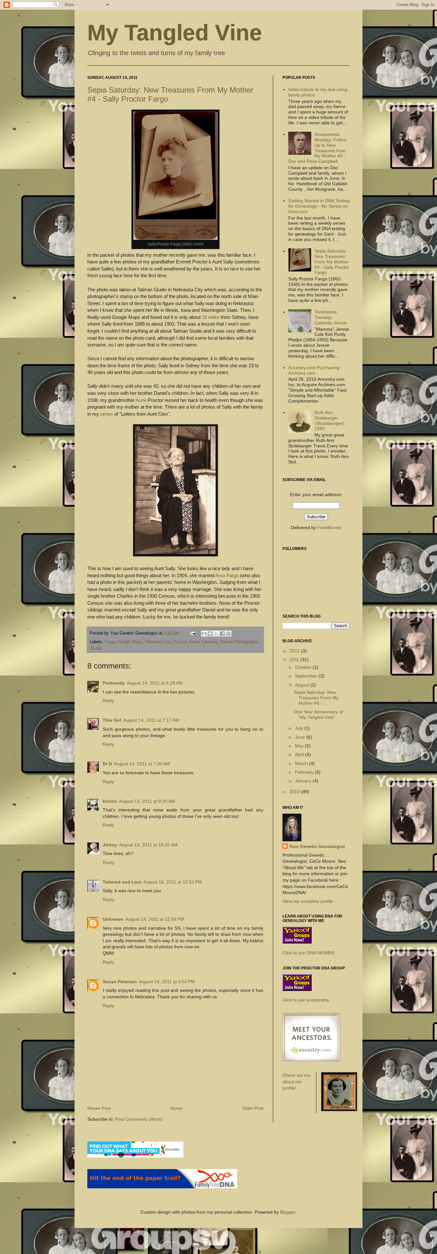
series (106, 414)
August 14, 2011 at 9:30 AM (147, 801)
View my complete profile (307, 901)
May (300, 745)
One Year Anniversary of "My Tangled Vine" (318, 714)
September (307, 675)
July (299, 728)
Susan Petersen (120, 981)
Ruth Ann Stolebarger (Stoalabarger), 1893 (329, 420)
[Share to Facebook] (222, 633)
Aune (141, 400)
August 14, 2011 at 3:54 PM (167, 981)
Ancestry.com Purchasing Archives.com (313, 370)
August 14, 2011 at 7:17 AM (151, 720)
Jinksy (110, 844)
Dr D (107, 763)
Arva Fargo (227, 575)
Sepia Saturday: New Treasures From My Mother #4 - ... (316, 698)
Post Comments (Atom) (139, 1119)
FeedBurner (329, 527)
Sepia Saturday (203, 642)
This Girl (112, 720)
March (302, 763)
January (304, 780)
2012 (295, 650)
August (302, 684)
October (304, 667)
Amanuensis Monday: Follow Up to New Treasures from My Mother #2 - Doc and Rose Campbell (317, 148)
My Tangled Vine (174, 32)
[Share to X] (216, 633)
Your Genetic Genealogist (317, 846)
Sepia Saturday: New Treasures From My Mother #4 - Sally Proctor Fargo (331, 261)
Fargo (110, 642)
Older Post (252, 1108)
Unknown (113, 919)
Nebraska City (158, 642)
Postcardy (114, 682)
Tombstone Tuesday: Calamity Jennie (330, 317)
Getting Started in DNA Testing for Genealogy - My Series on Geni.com (319, 206)
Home (176, 1108)
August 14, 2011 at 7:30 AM (142, 763)
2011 (295, 659)
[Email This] (204, 633)
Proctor (180, 642)
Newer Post (99, 1108)
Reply (108, 700)
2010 (295, 791)
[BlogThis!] (210, 633)
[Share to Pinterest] (228, 633)
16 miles (210, 317)
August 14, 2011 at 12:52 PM (172, 881)
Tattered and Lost (122, 881)
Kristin (110, 801)
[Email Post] (192, 633)
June (300, 737)
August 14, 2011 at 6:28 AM (155, 682)
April (300, 754)
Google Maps (130, 642)
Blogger (287, 1212)
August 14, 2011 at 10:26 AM (148, 844)
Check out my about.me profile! (296, 1081)
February (305, 772)
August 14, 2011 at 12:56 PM (154, 919)
